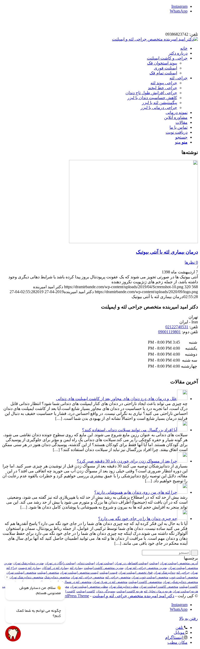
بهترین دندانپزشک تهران (28, 563)
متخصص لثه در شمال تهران (73, 582)
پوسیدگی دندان (105, 591)
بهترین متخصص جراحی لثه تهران (146, 568)
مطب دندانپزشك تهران (123, 586)
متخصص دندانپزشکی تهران (180, 582)
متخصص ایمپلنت (48, 572)
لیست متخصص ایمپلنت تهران (79, 572)
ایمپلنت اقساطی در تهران (131, 563)
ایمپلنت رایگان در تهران (60, 563)
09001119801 (169, 332)
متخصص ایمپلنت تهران (21, 572)
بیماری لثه (76, 568)
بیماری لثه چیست (29, 568)
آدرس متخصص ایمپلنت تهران (179, 563)
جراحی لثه (183, 572)
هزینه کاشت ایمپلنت (129, 591)
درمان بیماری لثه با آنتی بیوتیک (167, 252)
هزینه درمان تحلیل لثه (158, 591)
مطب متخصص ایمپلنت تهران (89, 586)
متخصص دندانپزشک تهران (26, 577)
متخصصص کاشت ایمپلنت (145, 582)
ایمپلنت (154, 563)
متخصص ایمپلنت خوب (183, 577)
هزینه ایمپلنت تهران (185, 591)
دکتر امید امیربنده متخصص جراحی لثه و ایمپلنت (133, 596)
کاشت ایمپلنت (85, 591)
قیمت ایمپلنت (108, 572)
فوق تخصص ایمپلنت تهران (135, 572)
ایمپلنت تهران (105, 563)
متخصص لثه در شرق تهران (109, 582)
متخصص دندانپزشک (57, 577)
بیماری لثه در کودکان (55, 568)
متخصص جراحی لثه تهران (87, 577)
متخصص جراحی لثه (117, 577)
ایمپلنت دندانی (86, 563)
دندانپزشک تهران (164, 572)
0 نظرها (191, 262)
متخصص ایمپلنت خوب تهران (150, 577)
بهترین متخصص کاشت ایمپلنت (104, 568)
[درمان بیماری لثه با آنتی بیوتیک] (133, 242)
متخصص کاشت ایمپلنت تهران (158, 586)
